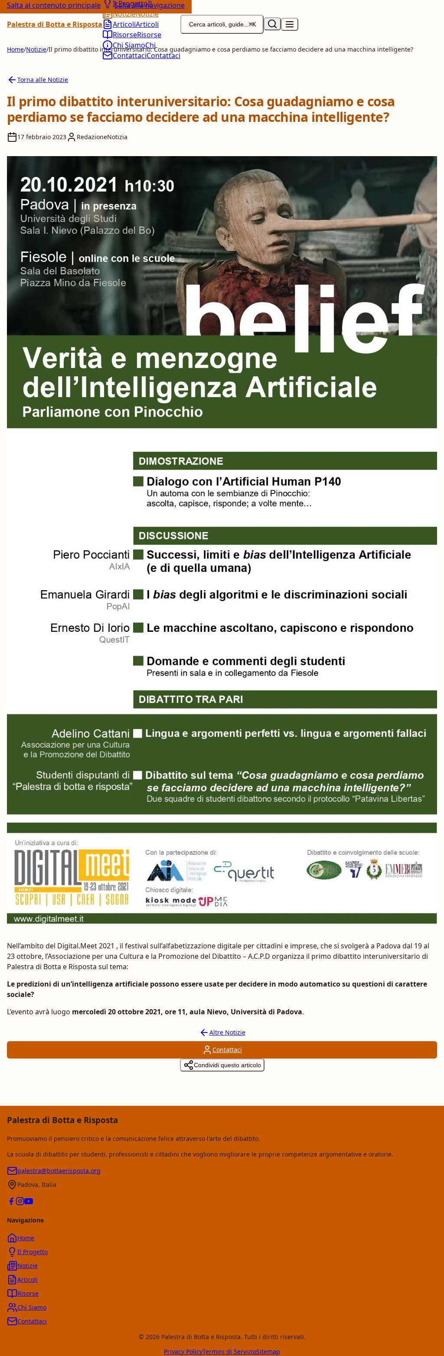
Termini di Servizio (229, 1351)
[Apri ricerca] (272, 23)
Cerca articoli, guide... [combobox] (222, 24)
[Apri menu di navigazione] (289, 24)
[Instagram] (20, 1202)
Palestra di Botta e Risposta (54, 24)
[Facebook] (11, 1202)
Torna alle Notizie (42, 79)
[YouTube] (28, 1202)
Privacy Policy (183, 1351)
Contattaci (227, 1050)
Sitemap (268, 1351)
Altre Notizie (227, 1032)
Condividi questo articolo (227, 1065)
